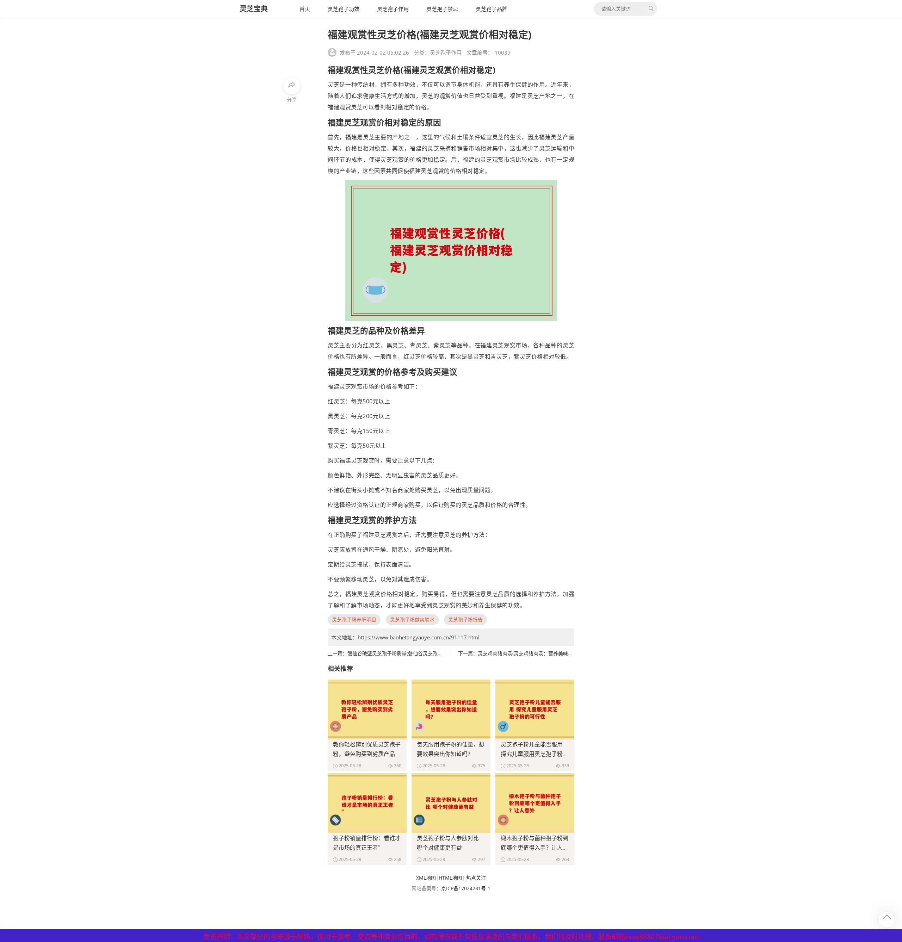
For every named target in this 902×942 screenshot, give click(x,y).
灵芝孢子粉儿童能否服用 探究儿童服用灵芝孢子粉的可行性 (534, 753)
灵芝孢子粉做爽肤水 (412, 619)
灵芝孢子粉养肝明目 (354, 619)
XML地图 (426, 877)
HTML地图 (450, 877)
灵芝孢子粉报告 (465, 619)
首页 (304, 8)
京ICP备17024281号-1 (465, 888)
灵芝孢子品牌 (491, 8)
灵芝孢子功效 (343, 8)
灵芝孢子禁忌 (442, 8)
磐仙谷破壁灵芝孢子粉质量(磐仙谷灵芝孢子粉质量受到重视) (412, 653)
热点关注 (476, 877)
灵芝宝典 (254, 8)
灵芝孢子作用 (393, 8)
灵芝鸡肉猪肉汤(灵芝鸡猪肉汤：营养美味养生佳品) (533, 653)
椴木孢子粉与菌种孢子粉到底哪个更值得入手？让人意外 (534, 847)
